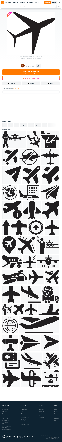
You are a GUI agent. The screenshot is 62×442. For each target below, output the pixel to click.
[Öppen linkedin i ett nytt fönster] (22, 436)
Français (55, 418)
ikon (10, 125)
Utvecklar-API (5, 420)
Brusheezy (5, 409)
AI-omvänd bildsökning (5, 423)
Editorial (29, 2)
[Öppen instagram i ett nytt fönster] (20, 436)
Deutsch (55, 416)
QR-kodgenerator (6, 429)
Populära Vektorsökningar (25, 416)
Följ (38, 66)
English (55, 409)
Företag (4, 416)
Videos (22, 2)
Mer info (5, 92)
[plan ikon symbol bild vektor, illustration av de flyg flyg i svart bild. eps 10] (14, 139)
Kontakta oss (41, 411)
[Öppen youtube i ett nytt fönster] (32, 436)
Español (55, 411)
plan (5, 125)
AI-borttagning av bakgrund (6, 426)
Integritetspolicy (54, 437)
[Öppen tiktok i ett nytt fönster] (27, 436)
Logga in (54, 2)
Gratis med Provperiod (31, 72)
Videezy (4, 413)
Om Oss (40, 413)
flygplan (23, 125)
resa (44, 125)
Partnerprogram (25, 413)
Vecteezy (4, 411)
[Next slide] (56, 125)
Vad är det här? (16, 88)
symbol (38, 125)
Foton (14, 2)
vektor (30, 125)
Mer (36, 2)
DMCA (22, 411)
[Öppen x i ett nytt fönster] (29, 436)
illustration (52, 125)
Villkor (48, 437)
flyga (16, 125)
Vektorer (7, 2)
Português (55, 413)
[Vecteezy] (2, 2)
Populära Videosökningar (25, 423)
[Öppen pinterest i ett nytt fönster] (25, 436)
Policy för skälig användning (51, 438)
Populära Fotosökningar (24, 420)
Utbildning (5, 418)
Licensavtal (23, 409)
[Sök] (55, 7)
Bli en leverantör (40, 416)
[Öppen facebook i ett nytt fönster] (17, 436)
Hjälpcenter (41, 409)
